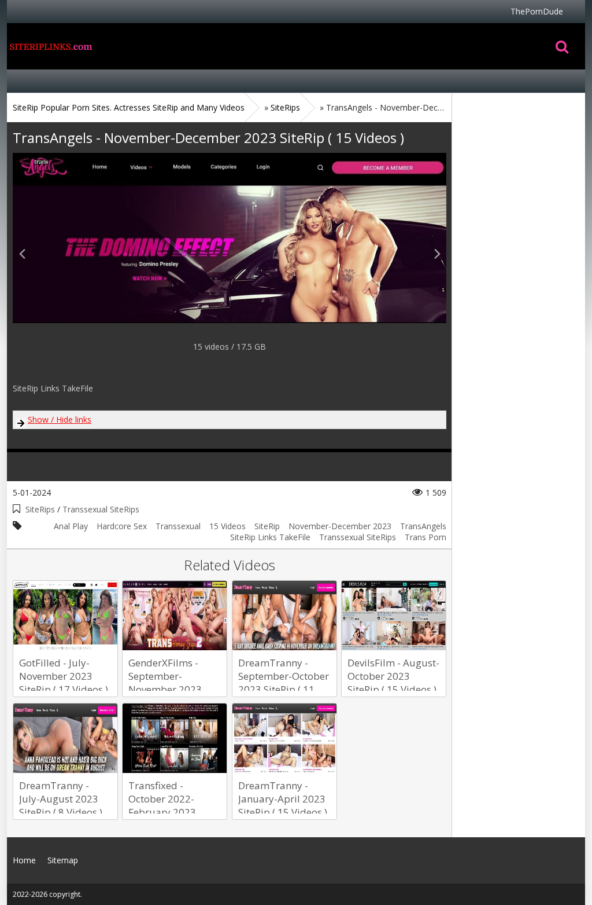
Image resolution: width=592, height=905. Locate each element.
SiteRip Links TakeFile (270, 537)
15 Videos (227, 526)
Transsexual (178, 526)
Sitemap (62, 860)
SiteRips (40, 509)
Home (50, 46)
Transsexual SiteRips (100, 509)
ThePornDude (536, 11)
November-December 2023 (339, 526)
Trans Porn (425, 537)
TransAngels (423, 526)
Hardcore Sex (122, 526)
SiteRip (267, 526)
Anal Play (71, 526)
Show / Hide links (59, 419)
